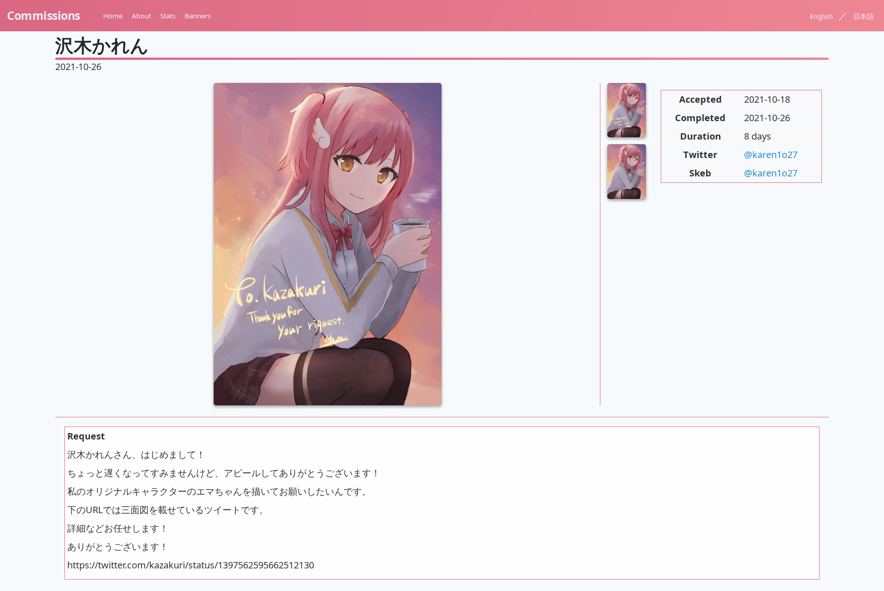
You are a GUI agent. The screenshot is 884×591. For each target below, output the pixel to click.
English (821, 16)
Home (112, 15)
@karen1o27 (770, 154)
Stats (167, 15)
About (141, 15)
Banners (198, 15)
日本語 (863, 16)
